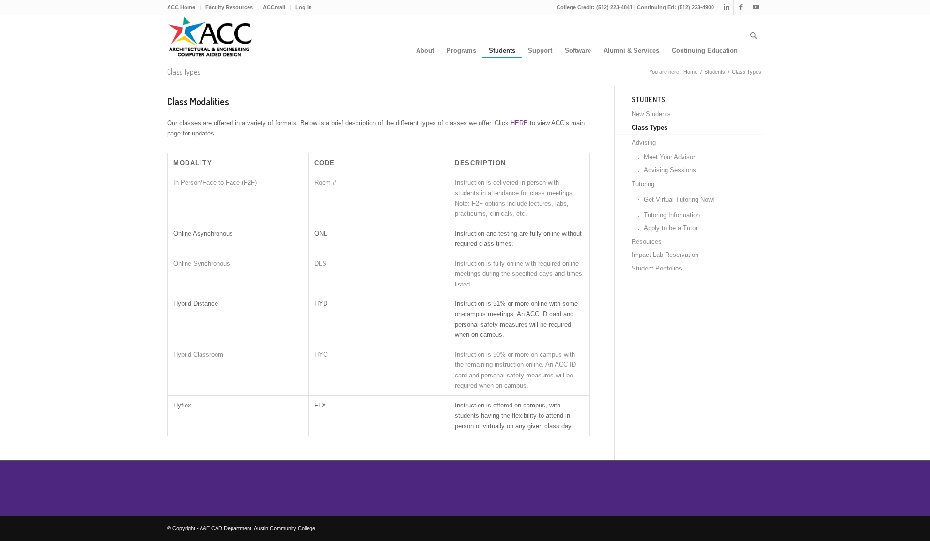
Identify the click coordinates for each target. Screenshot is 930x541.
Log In (303, 7)
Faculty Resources (229, 7)
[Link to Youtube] (755, 7)
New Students (651, 114)
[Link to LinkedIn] (726, 7)
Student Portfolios (657, 268)
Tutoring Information (672, 215)
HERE (519, 123)
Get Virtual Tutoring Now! (679, 199)
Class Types (183, 71)
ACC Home (181, 7)
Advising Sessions (670, 170)
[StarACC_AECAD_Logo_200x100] (209, 36)
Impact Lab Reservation (665, 254)
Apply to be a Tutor (671, 228)
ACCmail (274, 7)
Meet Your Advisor (669, 157)
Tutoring (643, 184)
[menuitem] (184, 7)
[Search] (753, 36)
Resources (647, 241)
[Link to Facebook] (741, 7)
